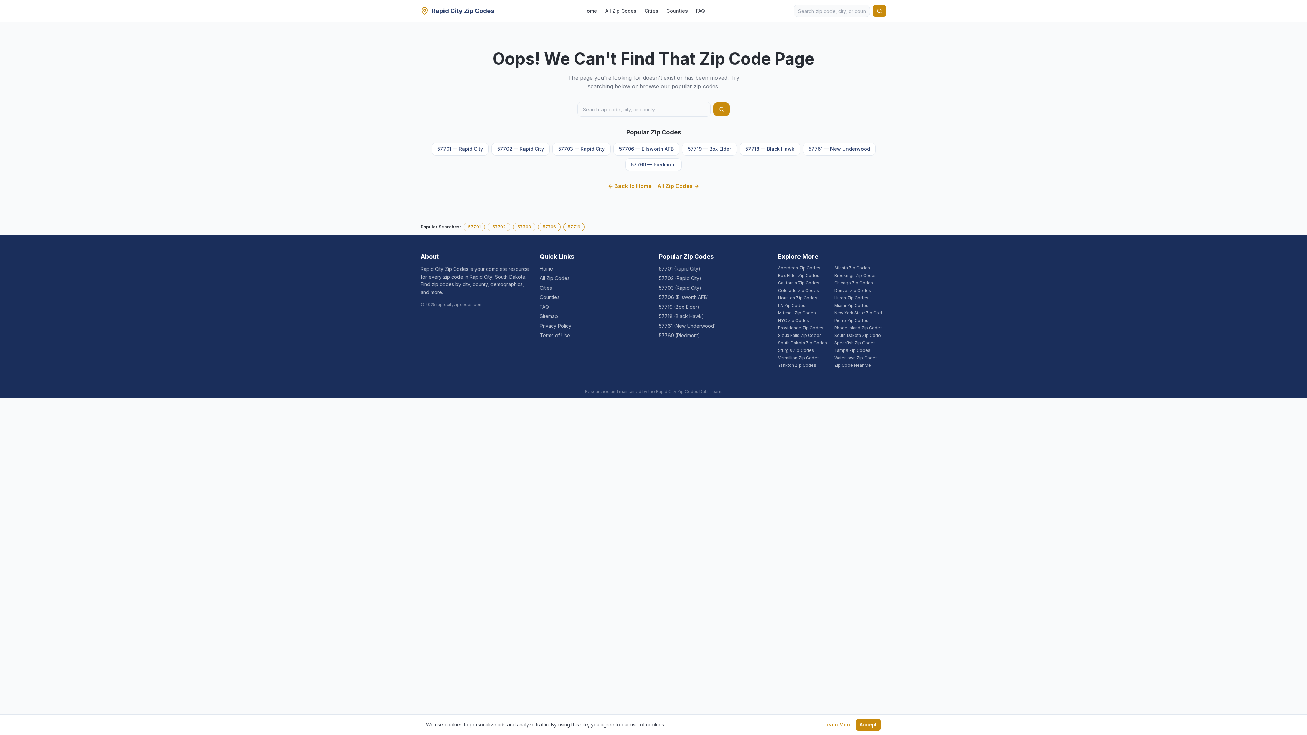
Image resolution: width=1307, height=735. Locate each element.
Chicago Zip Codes (853, 282)
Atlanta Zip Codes (852, 268)
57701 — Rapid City (460, 149)
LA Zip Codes (791, 305)
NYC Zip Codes (793, 320)
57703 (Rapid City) (680, 288)
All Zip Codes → (678, 186)
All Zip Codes (620, 11)
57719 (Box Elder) (679, 307)
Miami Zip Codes (851, 305)
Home (590, 11)
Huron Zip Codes (851, 297)
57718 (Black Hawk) (681, 316)
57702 (499, 226)
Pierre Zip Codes (851, 320)
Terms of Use (555, 335)
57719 (574, 226)
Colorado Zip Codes (798, 290)
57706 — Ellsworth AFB (646, 149)
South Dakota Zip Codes (802, 342)
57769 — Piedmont (653, 164)
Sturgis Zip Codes (796, 350)
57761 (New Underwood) (687, 326)
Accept (868, 725)
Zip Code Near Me (852, 365)
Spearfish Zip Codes (855, 342)
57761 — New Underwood (839, 149)
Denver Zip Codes (852, 290)
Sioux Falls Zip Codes (800, 335)
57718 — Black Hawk (769, 149)
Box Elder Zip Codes (798, 275)
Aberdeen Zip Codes (799, 268)
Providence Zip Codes (800, 327)
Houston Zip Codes (797, 297)
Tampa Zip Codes (852, 350)
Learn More (838, 725)
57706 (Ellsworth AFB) (684, 297)
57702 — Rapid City (520, 149)
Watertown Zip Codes (856, 357)
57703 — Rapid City (581, 149)
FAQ (700, 11)
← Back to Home (630, 186)
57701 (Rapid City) (679, 269)
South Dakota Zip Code (857, 335)
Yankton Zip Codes (797, 365)
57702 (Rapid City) (680, 278)
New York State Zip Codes (860, 312)
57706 (549, 226)
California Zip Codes (798, 282)
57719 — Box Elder (709, 149)
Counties (677, 11)
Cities (651, 11)
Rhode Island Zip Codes (858, 327)
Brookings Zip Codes (855, 275)
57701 (474, 226)
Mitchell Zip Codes (797, 312)
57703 (524, 226)
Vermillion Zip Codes (799, 357)
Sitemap (549, 316)
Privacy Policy (555, 326)
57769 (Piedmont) (679, 335)
